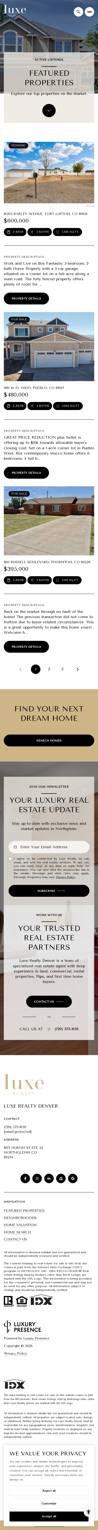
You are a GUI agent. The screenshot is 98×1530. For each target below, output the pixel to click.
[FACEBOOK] (25, 1178)
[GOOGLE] (73, 1178)
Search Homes (49, 740)
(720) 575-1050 (67, 1029)
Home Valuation (20, 1225)
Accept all (49, 1516)
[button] (49, 1002)
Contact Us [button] (15, 1239)
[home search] (78, 12)
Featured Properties (24, 1211)
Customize (49, 1503)
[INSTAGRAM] (37, 1178)
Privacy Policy (65, 877)
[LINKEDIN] (49, 1178)
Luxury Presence (36, 1338)
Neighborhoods (20, 1218)
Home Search (17, 1232)
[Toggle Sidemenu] (89, 12)
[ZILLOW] (61, 1178)
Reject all (49, 1490)
